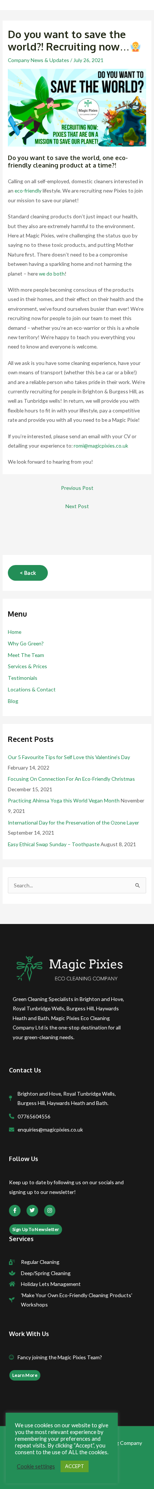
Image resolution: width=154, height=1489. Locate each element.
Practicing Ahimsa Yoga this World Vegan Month (64, 800)
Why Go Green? (26, 643)
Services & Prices (27, 666)
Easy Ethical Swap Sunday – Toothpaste (53, 844)
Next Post (77, 506)
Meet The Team (26, 655)
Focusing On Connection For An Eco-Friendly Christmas (71, 779)
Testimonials (22, 678)
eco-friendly (28, 190)
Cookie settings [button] (36, 1466)
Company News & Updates (38, 60)
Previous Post (77, 488)
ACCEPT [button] (74, 1466)
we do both (52, 273)
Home (14, 632)
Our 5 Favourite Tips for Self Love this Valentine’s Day (69, 757)
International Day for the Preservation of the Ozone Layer (73, 822)
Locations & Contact (32, 689)
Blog (13, 701)
